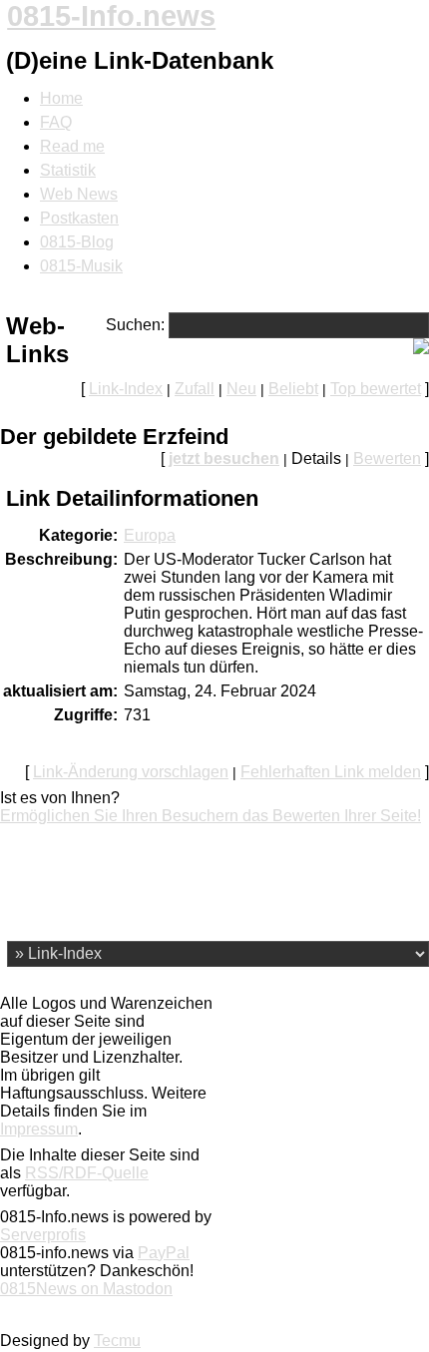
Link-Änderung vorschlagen (130, 771)
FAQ (56, 122)
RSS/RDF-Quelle (87, 1172)
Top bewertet (375, 388)
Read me (72, 146)
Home (61, 98)
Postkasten (79, 218)
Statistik (68, 170)
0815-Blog (77, 241)
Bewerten (387, 458)
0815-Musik (81, 265)
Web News (79, 194)
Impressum (39, 1129)
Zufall (194, 388)
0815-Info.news (111, 16)
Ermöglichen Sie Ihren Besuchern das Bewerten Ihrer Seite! (210, 815)
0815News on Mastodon (86, 1288)
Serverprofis (43, 1234)
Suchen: (135, 324)
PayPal (164, 1252)
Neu (241, 388)
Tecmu (117, 1340)
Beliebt (293, 388)
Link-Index (126, 388)
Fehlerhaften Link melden (330, 771)
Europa (150, 535)
